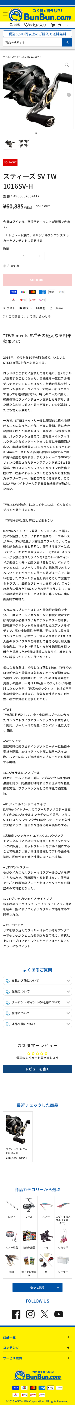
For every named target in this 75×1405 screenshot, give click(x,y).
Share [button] (59, 308)
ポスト (10, 308)
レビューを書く (37, 1068)
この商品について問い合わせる (29, 316)
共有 (42, 308)
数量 (6, 248)
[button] (5, 13)
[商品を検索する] (67, 42)
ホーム (6, 56)
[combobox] (37, 42)
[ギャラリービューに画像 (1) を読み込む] (10, 144)
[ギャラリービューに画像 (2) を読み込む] (24, 144)
